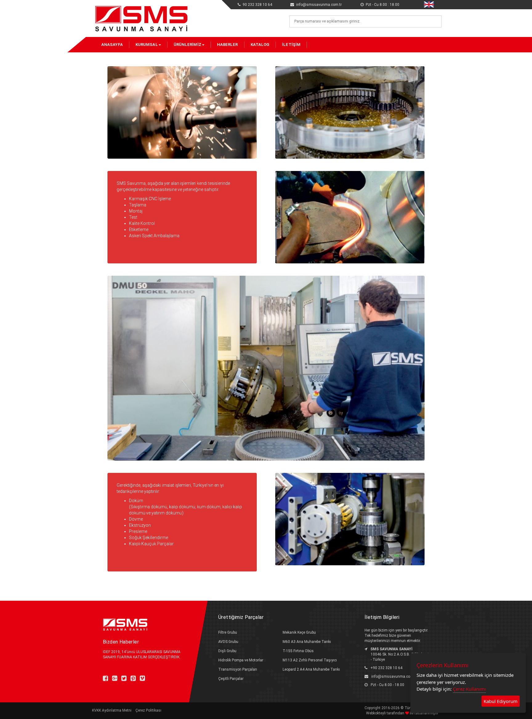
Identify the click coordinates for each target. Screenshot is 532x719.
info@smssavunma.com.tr (394, 676)
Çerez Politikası (148, 710)
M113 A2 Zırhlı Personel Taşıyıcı (310, 660)
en (426, 3)
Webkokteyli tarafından (385, 713)
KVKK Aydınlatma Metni (111, 710)
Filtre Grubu (227, 632)
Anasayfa (112, 44)
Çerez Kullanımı (469, 689)
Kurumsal (146, 44)
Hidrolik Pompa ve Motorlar (240, 660)
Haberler (227, 44)
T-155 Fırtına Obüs (298, 651)
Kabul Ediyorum (501, 701)
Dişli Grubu (227, 651)
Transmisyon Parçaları (237, 669)
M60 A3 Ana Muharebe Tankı (307, 642)
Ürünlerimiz (187, 44)
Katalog (260, 44)
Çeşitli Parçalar (231, 678)
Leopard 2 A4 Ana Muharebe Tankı (311, 669)
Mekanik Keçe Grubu (299, 632)
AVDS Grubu (228, 642)
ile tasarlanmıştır (423, 713)
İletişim (291, 44)
